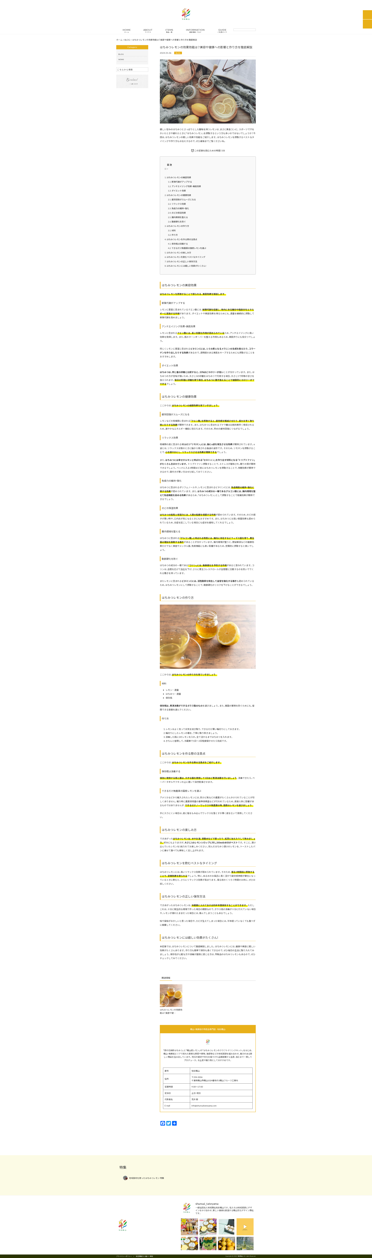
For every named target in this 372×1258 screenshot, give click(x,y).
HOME (127, 31)
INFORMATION (195, 31)
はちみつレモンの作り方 (178, 225)
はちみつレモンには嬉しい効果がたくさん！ (186, 265)
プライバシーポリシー (124, 1256)
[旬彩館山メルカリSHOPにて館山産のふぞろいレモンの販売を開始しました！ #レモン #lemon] (226, 1245)
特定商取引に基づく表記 (144, 1256)
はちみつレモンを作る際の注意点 (182, 239)
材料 (174, 230)
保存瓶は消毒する (180, 243)
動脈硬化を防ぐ (179, 221)
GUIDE (222, 31)
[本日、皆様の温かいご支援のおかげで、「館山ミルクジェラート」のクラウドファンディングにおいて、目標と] (208, 1226)
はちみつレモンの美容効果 (179, 177)
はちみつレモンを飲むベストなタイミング (186, 256)
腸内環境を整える (180, 217)
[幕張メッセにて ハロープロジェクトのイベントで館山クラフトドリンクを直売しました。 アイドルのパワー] (208, 1245)
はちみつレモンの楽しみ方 (179, 252)
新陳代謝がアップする (182, 181)
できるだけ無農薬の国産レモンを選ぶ (189, 248)
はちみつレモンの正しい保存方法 (182, 261)
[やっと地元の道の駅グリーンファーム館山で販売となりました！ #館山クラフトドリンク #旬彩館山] (189, 1226)
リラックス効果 (179, 203)
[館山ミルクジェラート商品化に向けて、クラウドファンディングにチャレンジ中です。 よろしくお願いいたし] (226, 1226)
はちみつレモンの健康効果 (179, 195)
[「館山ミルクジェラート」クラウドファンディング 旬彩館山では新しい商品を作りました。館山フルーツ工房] (189, 1245)
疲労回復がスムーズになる (184, 199)
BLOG (178, 53)
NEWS (121, 59)
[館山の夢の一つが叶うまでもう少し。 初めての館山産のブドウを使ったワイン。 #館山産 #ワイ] (245, 1245)
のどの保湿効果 (179, 212)
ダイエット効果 (179, 190)
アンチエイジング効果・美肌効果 (186, 186)
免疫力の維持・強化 (180, 208)
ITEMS (169, 31)
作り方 (175, 234)
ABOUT (148, 31)
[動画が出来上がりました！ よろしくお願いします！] (245, 1226)
